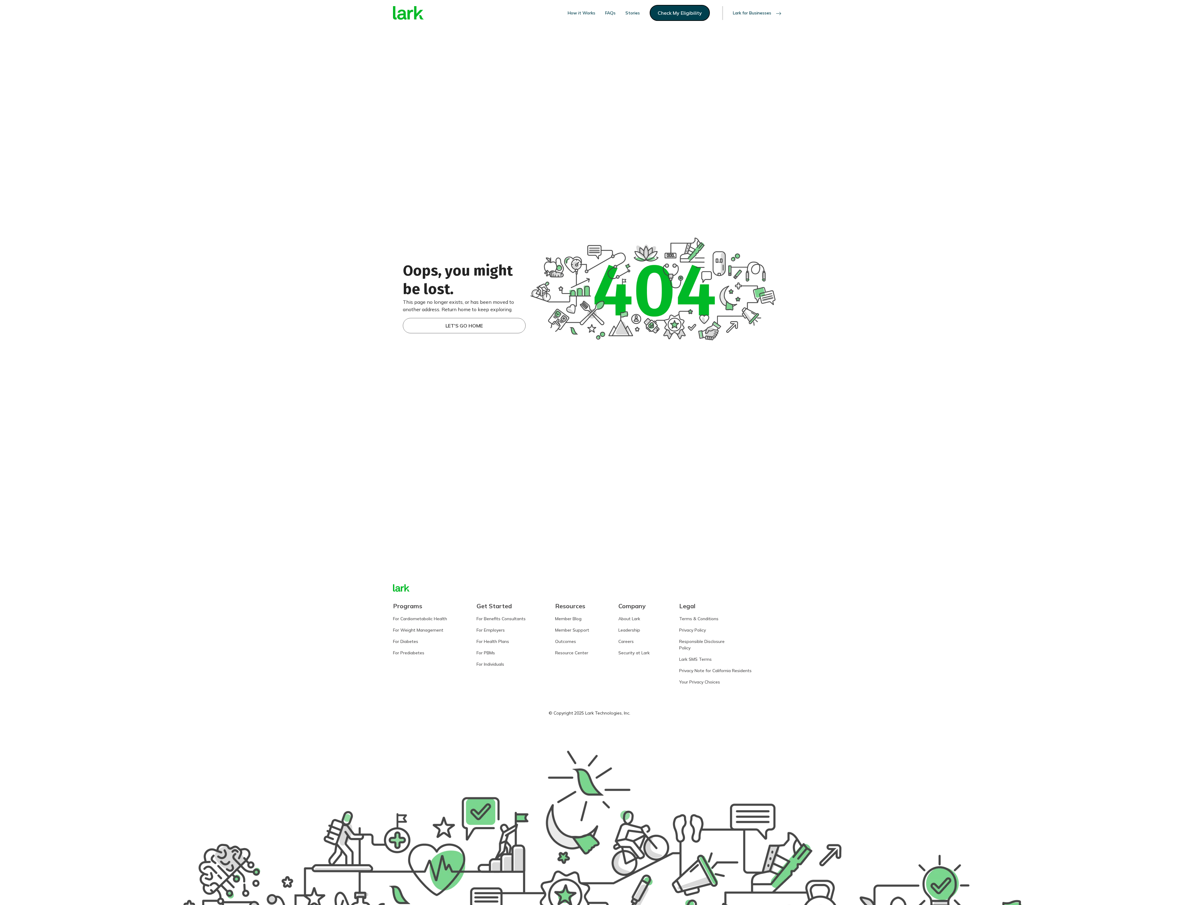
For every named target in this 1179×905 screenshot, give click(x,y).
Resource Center (571, 653)
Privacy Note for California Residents (715, 670)
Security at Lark (634, 653)
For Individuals (490, 664)
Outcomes (565, 641)
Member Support (572, 630)
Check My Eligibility (680, 13)
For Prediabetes (408, 653)
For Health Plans (493, 641)
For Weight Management (418, 630)
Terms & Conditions (698, 618)
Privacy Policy (692, 630)
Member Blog (568, 618)
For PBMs (486, 653)
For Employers (491, 630)
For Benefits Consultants (501, 618)
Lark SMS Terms (695, 659)
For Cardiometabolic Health (420, 618)
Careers (626, 641)
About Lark (629, 618)
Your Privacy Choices (699, 682)
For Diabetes (405, 641)
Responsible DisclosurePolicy (702, 645)
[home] (408, 13)
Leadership (629, 630)
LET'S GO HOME (464, 326)
